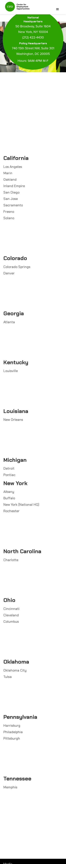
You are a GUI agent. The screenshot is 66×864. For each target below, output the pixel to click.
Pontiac (9, 475)
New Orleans (13, 419)
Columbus (11, 621)
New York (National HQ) (21, 504)
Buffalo (9, 498)
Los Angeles (12, 166)
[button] (57, 9)
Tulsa (7, 677)
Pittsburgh (11, 738)
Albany (8, 491)
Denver (9, 273)
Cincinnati (11, 609)
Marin (7, 173)
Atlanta (9, 322)
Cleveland (11, 615)
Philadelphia (13, 732)
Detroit (8, 468)
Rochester (11, 511)
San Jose (10, 199)
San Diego (11, 192)
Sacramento (13, 205)
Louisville (10, 371)
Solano (8, 218)
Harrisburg (11, 725)
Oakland (10, 179)
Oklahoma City (15, 670)
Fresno (8, 211)
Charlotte (10, 560)
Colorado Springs (16, 267)
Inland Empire (14, 186)
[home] (16, 8)
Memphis (10, 787)
